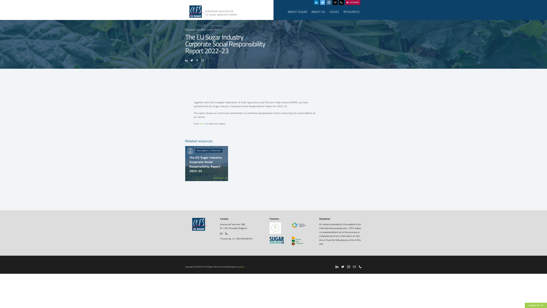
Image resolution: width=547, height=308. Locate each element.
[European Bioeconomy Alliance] (299, 223)
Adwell (241, 266)
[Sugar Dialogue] (277, 237)
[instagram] (328, 2)
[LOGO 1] (275, 223)
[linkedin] (316, 2)
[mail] (335, 2)
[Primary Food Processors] (297, 237)
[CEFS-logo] (196, 6)
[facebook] (197, 60)
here (202, 123)
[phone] (341, 2)
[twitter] (322, 2)
